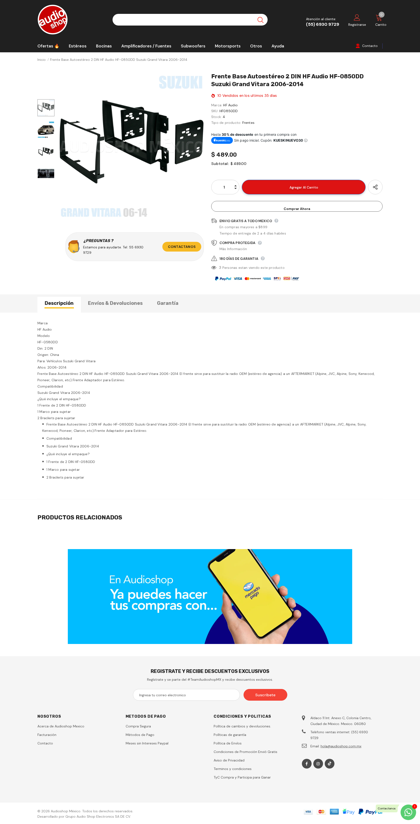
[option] (131, 146)
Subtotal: (220, 163)
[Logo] (71, 19)
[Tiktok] (329, 764)
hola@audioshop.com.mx (341, 746)
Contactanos (182, 246)
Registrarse (357, 24)
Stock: (216, 117)
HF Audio (230, 105)
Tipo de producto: (226, 122)
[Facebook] (307, 764)
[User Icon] (357, 17)
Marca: (216, 105)
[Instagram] (318, 764)
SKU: (215, 111)
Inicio (41, 59)
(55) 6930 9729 (322, 24)
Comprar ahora (297, 209)
